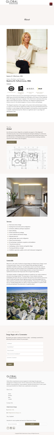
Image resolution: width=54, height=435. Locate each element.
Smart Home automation (15, 240)
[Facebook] (8, 428)
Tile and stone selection (14, 244)
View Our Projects (12, 255)
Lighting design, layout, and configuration (18, 238)
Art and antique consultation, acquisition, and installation (22, 242)
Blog (9, 397)
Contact (10, 399)
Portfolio (10, 395)
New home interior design (15, 224)
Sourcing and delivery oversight (16, 248)
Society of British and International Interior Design (21, 93)
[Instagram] (11, 428)
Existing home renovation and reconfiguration (19, 226)
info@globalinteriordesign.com (14, 412)
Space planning (12, 230)
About (9, 393)
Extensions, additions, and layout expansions (19, 228)
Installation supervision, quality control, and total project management (25, 250)
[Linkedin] (14, 428)
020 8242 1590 (11, 409)
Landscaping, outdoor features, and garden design (21, 246)
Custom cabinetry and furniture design (18, 234)
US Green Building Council (11, 92)
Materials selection (13, 236)
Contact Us (11, 142)
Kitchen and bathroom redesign (16, 232)
